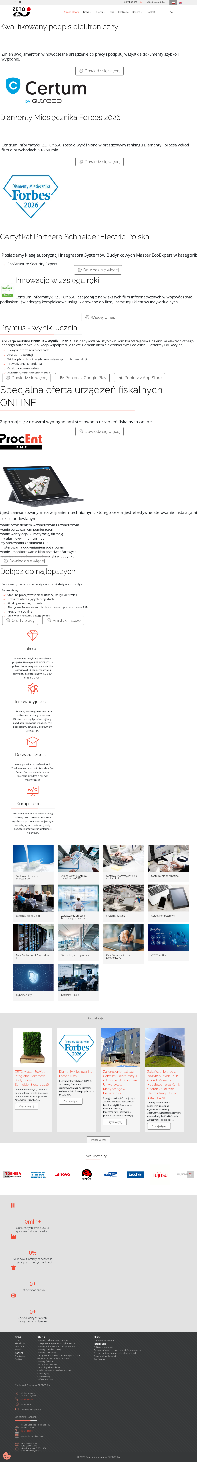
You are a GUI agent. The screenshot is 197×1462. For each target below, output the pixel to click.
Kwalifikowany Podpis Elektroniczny (118, 956)
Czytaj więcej (26, 1106)
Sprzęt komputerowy (163, 915)
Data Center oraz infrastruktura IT (32, 956)
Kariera (136, 11)
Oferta (99, 11)
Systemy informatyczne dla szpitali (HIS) (121, 877)
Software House (70, 994)
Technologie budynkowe (75, 955)
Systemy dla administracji (165, 876)
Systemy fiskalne (115, 915)
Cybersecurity (24, 995)
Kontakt (151, 11)
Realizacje (123, 11)
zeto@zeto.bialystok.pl (154, 2)
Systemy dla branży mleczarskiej (27, 877)
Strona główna (71, 11)
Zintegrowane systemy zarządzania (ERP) (74, 877)
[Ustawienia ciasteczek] (7, 1456)
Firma (86, 11)
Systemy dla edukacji (28, 915)
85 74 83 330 (130, 2)
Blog (112, 11)
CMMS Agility (158, 955)
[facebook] (15, 1)
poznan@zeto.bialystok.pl (32, 1436)
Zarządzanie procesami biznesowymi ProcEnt (74, 917)
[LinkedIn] (20, 1)
